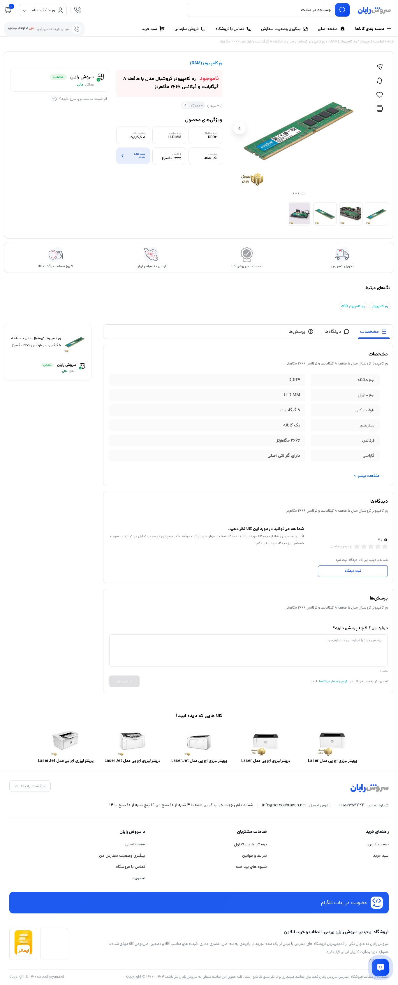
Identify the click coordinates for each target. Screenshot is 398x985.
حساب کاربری (378, 844)
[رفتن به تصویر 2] (298, 193)
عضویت (138, 878)
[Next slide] (239, 128)
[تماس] (77, 9)
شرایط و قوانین (254, 855)
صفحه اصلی (135, 844)
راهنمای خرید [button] (377, 831)
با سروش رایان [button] (132, 831)
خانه (390, 41)
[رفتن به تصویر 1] (303, 193)
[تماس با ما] (380, 968)
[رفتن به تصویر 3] (296, 193)
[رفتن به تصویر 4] (293, 193)
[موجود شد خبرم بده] (379, 80)
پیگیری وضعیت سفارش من (122, 855)
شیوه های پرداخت (251, 867)
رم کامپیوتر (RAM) (342, 41)
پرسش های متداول (250, 844)
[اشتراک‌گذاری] (379, 66)
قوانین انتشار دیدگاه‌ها (333, 681)
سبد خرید (381, 855)
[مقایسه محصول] (379, 108)
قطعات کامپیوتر (372, 41)
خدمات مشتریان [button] (252, 831)
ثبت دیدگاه (353, 570)
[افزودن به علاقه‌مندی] (379, 94)
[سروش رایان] (374, 11)
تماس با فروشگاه (130, 867)
